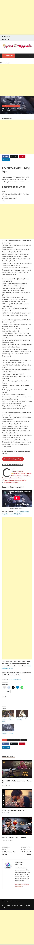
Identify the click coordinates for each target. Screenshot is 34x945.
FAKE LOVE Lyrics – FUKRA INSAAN (14, 838)
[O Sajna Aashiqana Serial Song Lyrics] (17, 799)
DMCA (4, 907)
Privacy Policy (6, 905)
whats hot (17, 105)
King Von (23, 740)
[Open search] (29, 56)
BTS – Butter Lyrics (15, 679)
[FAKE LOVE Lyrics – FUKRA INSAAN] (17, 826)
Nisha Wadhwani (16, 110)
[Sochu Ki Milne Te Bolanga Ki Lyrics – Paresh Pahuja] (17, 769)
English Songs (9, 105)
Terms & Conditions (17, 905)
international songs (14, 740)
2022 (4, 105)
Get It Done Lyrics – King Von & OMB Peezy (7, 719)
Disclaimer (28, 905)
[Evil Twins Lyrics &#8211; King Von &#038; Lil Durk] (8, 727)
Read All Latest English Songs (13, 459)
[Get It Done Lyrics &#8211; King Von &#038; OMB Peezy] (8, 713)
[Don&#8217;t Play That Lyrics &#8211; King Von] (22, 713)
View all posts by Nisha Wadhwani (22, 885)
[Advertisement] (17, 17)
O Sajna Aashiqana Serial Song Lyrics (14, 810)
